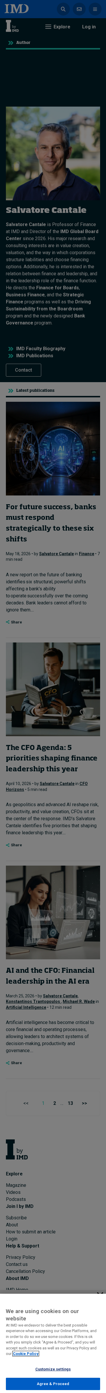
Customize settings (53, 1369)
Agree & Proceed (53, 1384)
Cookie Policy (26, 1353)
